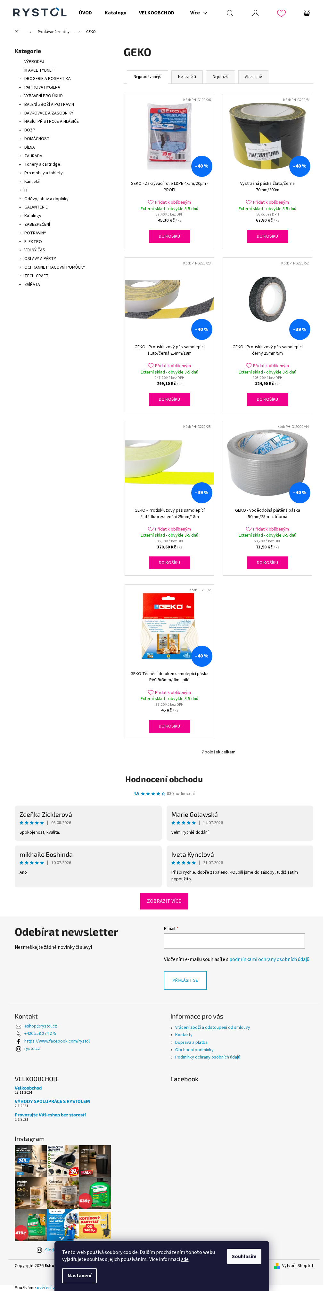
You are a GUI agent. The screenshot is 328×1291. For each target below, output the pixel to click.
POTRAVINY (35, 233)
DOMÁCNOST (37, 139)
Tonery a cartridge (42, 164)
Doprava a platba (191, 1042)
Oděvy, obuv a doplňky (46, 199)
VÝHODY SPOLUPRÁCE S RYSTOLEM (52, 1101)
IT (26, 190)
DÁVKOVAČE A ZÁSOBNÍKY (48, 113)
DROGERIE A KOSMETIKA (47, 78)
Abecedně (253, 77)
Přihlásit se (185, 980)
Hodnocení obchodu (164, 779)
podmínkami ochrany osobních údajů (269, 959)
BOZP (29, 130)
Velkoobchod (28, 1087)
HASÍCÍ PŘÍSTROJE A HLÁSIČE (51, 121)
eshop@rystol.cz (40, 1026)
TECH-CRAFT (36, 276)
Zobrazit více (164, 901)
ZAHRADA (33, 156)
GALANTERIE (36, 207)
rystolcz (32, 1048)
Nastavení (79, 1275)
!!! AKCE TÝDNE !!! (39, 70)
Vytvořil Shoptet (297, 1266)
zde (185, 1259)
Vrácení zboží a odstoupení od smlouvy (212, 1027)
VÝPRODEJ (34, 62)
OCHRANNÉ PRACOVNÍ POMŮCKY (54, 267)
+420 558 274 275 (40, 1033)
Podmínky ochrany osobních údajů (207, 1057)
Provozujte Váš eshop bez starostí (50, 1114)
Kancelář (32, 181)
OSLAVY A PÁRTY (40, 259)
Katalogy (32, 216)
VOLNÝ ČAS (34, 250)
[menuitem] (85, 13)
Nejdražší (220, 77)
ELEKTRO (33, 242)
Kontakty (184, 1035)
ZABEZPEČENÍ (37, 224)
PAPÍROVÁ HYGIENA (42, 87)
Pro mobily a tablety (43, 173)
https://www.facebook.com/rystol (57, 1041)
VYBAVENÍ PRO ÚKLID (43, 96)
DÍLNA (29, 147)
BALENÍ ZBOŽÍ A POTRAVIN (49, 104)
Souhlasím (244, 1256)
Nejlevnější (187, 77)
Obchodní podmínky (194, 1050)
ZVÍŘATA (32, 284)
